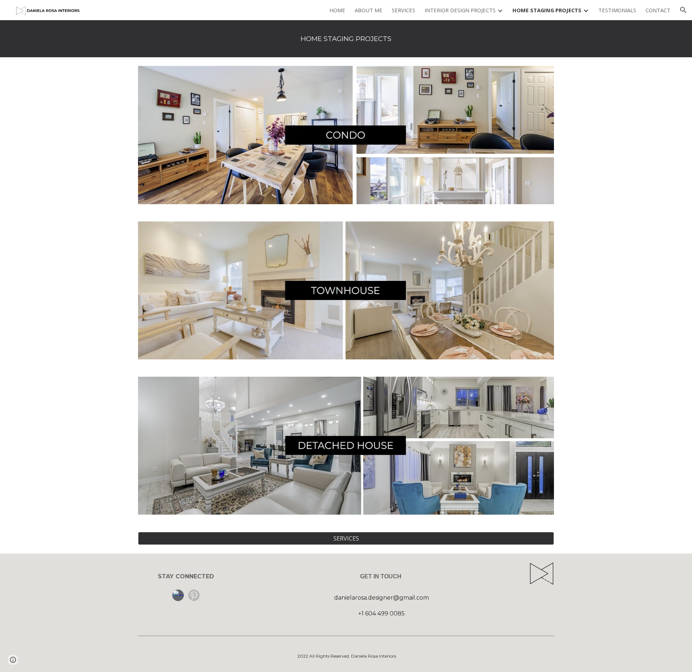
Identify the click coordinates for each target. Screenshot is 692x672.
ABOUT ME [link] (368, 10)
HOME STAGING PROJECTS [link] (547, 10)
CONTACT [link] (658, 10)
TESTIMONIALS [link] (617, 10)
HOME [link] (337, 10)
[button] (683, 10)
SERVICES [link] (403, 10)
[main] (346, 39)
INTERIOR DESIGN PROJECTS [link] (460, 10)
